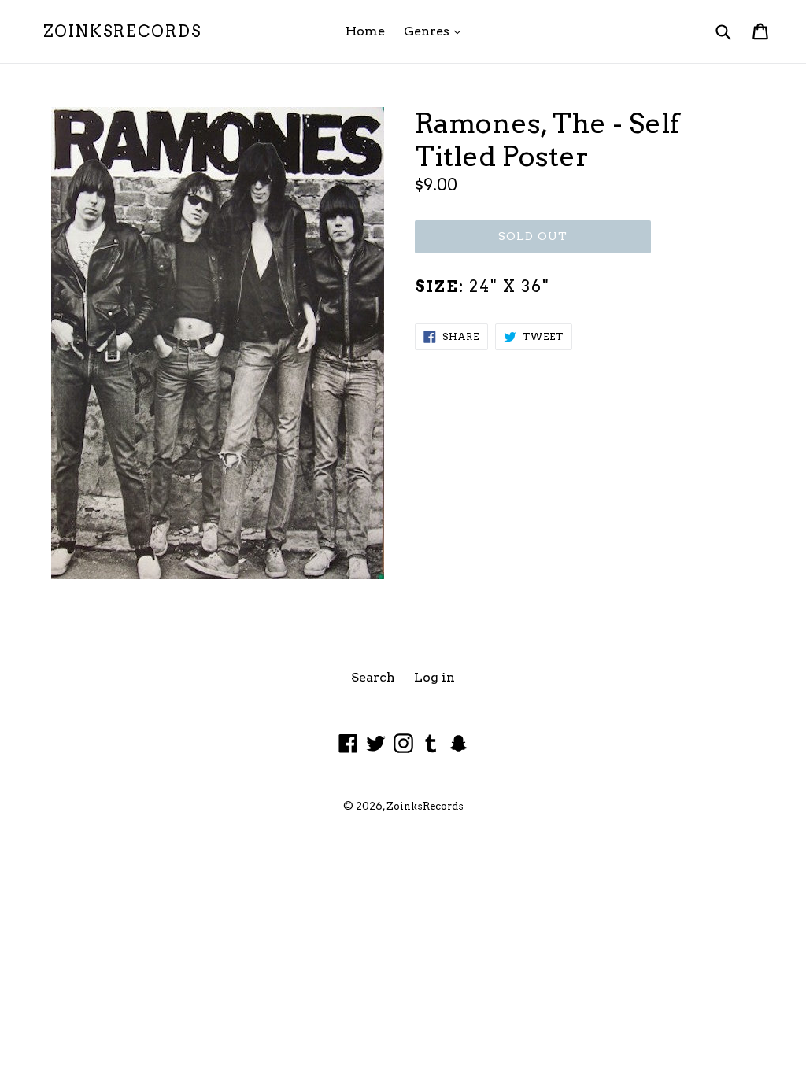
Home (365, 31)
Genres (436, 31)
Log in (434, 677)
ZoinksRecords (122, 31)
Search (373, 677)
